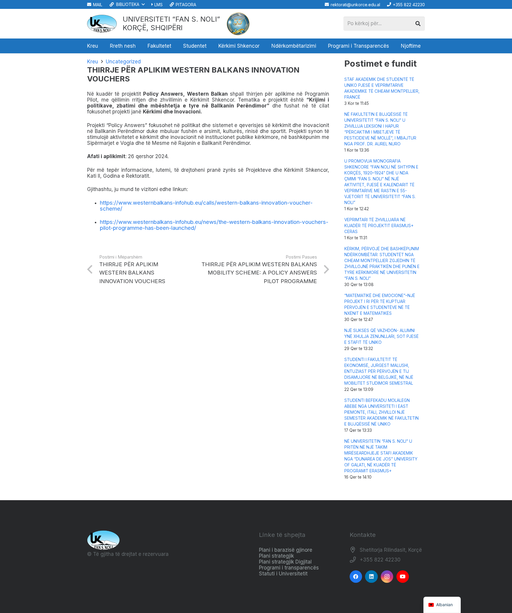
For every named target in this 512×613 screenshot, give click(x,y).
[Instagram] (387, 576)
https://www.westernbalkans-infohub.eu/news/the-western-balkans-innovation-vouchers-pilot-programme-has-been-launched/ (214, 225)
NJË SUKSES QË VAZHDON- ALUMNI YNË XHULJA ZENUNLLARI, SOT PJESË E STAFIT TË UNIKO (381, 336)
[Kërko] (418, 24)
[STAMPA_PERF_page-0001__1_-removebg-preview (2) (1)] (238, 24)
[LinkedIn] (371, 576)
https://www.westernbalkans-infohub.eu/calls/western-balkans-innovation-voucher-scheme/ (206, 205)
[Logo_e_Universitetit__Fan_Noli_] (102, 24)
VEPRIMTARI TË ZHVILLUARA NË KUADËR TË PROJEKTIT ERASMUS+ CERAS (379, 225)
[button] (126, 4)
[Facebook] (356, 576)
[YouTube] (402, 576)
